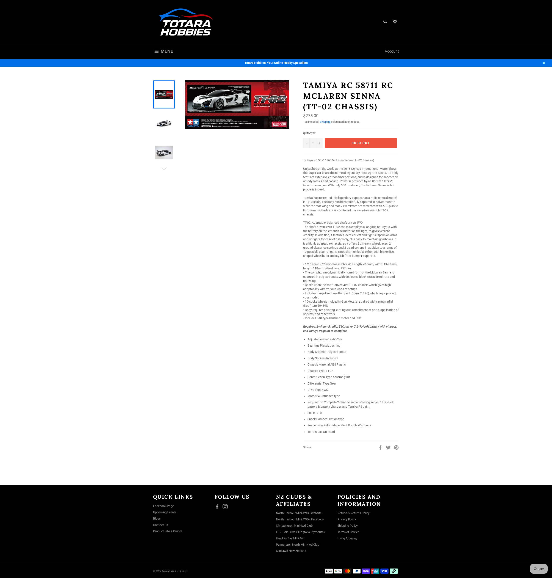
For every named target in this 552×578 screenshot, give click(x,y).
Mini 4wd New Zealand (291, 551)
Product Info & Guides (167, 531)
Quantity (309, 133)
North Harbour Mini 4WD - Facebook (300, 519)
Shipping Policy (347, 525)
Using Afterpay (347, 538)
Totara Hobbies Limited (174, 571)
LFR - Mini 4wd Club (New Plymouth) (300, 532)
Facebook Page (163, 506)
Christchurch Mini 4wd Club (294, 525)
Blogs (157, 518)
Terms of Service (348, 532)
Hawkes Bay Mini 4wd (290, 538)
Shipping (325, 121)
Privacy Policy (346, 519)
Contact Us (160, 525)
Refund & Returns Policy (353, 513)
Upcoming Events (164, 512)
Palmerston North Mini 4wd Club (297, 544)
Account (392, 51)
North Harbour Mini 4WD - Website (298, 513)
